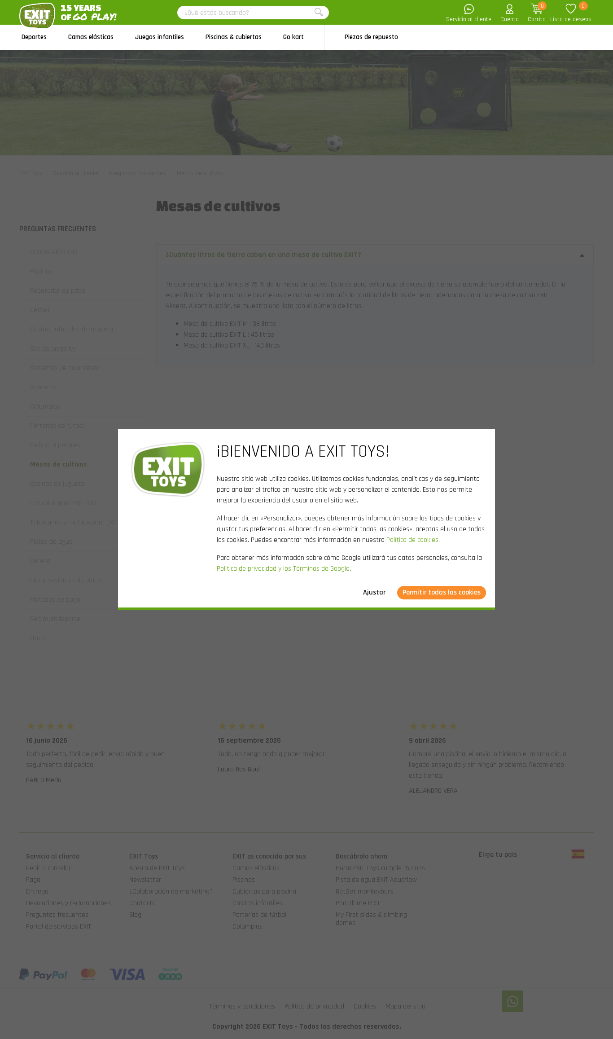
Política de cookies (412, 540)
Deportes (34, 37)
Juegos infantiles (159, 37)
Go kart (293, 37)
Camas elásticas (91, 37)
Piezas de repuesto (371, 37)
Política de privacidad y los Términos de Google (283, 568)
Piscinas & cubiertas (234, 37)
